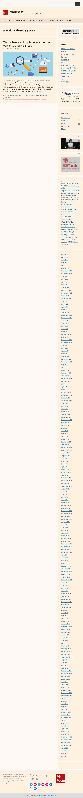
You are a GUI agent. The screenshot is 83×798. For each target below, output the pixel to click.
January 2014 (65, 541)
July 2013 (64, 555)
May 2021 (64, 348)
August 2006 (65, 720)
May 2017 (64, 433)
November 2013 (66, 547)
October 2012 (65, 577)
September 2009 (66, 657)
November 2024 (66, 274)
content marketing (71, 186)
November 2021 (66, 342)
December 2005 (66, 737)
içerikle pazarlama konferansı (67, 206)
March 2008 (65, 687)
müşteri (68, 217)
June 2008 (64, 682)
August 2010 (65, 635)
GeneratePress (51, 795)
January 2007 (65, 715)
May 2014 (64, 530)
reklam (63, 229)
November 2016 (66, 450)
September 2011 (66, 607)
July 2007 (64, 701)
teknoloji (71, 235)
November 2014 (66, 513)
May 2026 (64, 254)
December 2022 (66, 315)
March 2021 (65, 354)
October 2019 (65, 381)
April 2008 (64, 684)
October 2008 (65, 676)
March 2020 (65, 370)
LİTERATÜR (65, 60)
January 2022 (65, 337)
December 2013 (66, 544)
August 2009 (65, 660)
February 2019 (66, 392)
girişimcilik (76, 193)
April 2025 (64, 265)
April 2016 (64, 467)
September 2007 (66, 695)
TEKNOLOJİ (6, 97)
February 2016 (66, 472)
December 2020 (66, 359)
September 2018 (66, 400)
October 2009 (66, 654)
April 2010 (64, 643)
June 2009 (64, 662)
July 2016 (64, 458)
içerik (6, 99)
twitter (75, 237)
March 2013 (65, 563)
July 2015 (64, 491)
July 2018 (64, 403)
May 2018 (64, 406)
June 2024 (64, 276)
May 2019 (64, 384)
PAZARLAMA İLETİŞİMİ (68, 68)
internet (75, 199)
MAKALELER (65, 118)
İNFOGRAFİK (65, 126)
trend (63, 237)
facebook (70, 193)
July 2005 (64, 748)
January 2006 (65, 734)
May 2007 (64, 706)
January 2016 (65, 475)
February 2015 (66, 505)
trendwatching (69, 237)
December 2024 (66, 271)
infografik (63, 197)
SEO (39, 99)
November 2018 (66, 395)
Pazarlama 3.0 (16, 12)
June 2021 (64, 345)
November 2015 (66, 480)
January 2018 (65, 414)
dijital (63, 188)
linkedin (75, 211)
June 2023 (64, 301)
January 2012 (65, 596)
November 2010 (66, 629)
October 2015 (65, 483)
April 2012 (64, 591)
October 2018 (65, 398)
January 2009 (65, 668)
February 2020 (66, 373)
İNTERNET (32, 95)
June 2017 (64, 431)
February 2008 (66, 690)
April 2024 (64, 282)
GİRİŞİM (63, 51)
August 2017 (65, 425)
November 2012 (66, 574)
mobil (63, 217)
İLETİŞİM (51, 21)
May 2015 (64, 497)
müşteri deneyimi (66, 219)
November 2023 (66, 293)
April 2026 (64, 257)
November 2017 (66, 420)
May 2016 (64, 464)
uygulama (64, 242)
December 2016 (66, 447)
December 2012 (66, 571)
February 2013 (66, 566)
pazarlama (67, 221)
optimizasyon (33, 99)
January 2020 (65, 376)
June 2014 (64, 527)
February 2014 (66, 538)
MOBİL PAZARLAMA (41, 95)
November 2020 (66, 362)
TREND (63, 79)
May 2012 (64, 588)
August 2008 (65, 679)
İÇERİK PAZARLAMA (23, 95)
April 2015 (64, 500)
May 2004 (64, 753)
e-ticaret (64, 193)
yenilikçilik (65, 244)
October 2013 (65, 549)
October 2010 (65, 632)
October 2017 (65, 422)
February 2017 (66, 442)
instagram (76, 197)
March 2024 (65, 285)
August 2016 (65, 456)
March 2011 (65, 621)
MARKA (63, 63)
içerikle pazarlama (67, 205)
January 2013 (65, 569)
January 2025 (65, 268)
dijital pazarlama (70, 190)
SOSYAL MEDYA (66, 74)
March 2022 (65, 331)
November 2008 (66, 673)
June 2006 (64, 726)
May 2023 (64, 304)
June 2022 (64, 323)
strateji (64, 234)
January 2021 (65, 356)
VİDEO (63, 129)
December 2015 (66, 478)
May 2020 (64, 365)
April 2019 (64, 387)
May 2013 (64, 560)
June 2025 (64, 260)
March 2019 (65, 389)
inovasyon (69, 197)
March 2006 (65, 731)
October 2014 (65, 516)
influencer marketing (71, 195)
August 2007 (65, 698)
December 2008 (66, 671)
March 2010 (65, 646)
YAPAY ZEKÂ (65, 82)
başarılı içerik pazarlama (69, 183)
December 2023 (66, 290)
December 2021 (66, 340)
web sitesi (43, 99)
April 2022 (64, 329)
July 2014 (64, 524)
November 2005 (66, 740)
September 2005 (66, 745)
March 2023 (65, 309)
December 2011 (66, 599)
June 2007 (64, 704)
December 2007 (66, 693)
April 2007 (64, 709)
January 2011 (65, 624)
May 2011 (64, 615)
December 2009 (66, 651)
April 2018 (64, 409)
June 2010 (64, 640)
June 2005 (64, 751)
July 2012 (64, 582)
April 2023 (64, 307)
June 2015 (64, 494)
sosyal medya (67, 231)
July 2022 (64, 320)
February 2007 (66, 712)
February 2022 (66, 334)
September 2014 (66, 519)
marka (64, 214)
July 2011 (64, 610)
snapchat (75, 229)
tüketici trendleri (71, 239)
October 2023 (65, 296)
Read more (38, 91)
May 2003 (64, 756)
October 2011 (65, 604)
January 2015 (65, 508)
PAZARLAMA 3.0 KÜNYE (64, 21)
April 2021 (64, 351)
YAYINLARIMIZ (6, 21)
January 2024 (65, 287)
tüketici (63, 239)
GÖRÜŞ (63, 123)
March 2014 (65, 536)
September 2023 (66, 298)
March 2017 (65, 439)
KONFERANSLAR (20, 21)
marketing (71, 214)
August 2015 (65, 489)
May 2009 (64, 665)
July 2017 (64, 428)
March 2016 (65, 469)
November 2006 (66, 718)
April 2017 (64, 436)
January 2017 (65, 445)
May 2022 (64, 326)
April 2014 (64, 533)
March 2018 (65, 411)
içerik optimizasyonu (14, 99)
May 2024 (64, 279)
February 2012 (66, 593)
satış (68, 229)
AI (61, 181)
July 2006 (64, 723)
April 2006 (64, 729)
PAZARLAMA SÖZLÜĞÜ (36, 21)
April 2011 (64, 618)
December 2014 (66, 511)
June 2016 (64, 461)
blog (62, 185)
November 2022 (66, 318)
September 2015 (66, 486)
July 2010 (64, 638)
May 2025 (64, 263)
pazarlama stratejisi (68, 227)
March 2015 (65, 502)
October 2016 (65, 453)
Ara (51, 1)
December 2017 (66, 417)
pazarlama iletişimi (67, 224)
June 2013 (64, 558)
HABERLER (64, 120)
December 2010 (66, 627)
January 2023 (65, 312)
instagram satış (66, 199)
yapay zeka (73, 242)
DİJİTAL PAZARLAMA (11, 95)
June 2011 (64, 613)
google (63, 195)
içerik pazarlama (24, 99)
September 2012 (66, 580)
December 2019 (66, 378)
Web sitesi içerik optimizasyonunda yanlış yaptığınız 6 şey (26, 43)
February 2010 (66, 649)
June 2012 (64, 585)
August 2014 (65, 522)
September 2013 (66, 552)
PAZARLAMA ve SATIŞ (68, 71)
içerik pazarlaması (67, 212)
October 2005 (65, 742)
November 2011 (66, 602)
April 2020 (64, 367)
